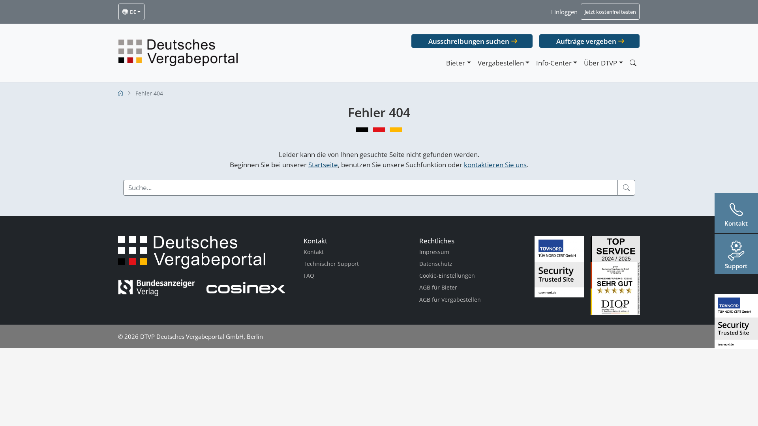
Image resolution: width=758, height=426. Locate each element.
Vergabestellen (501, 62)
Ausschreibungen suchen (468, 41)
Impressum (434, 252)
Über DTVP (600, 62)
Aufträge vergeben (586, 41)
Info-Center (554, 62)
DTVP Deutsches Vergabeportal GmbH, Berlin (201, 336)
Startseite (323, 164)
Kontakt (314, 252)
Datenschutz (435, 263)
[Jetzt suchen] (633, 62)
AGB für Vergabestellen (450, 299)
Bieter (455, 62)
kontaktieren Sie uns (495, 164)
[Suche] (626, 188)
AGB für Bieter (438, 287)
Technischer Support (331, 263)
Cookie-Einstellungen (447, 275)
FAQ (309, 275)
